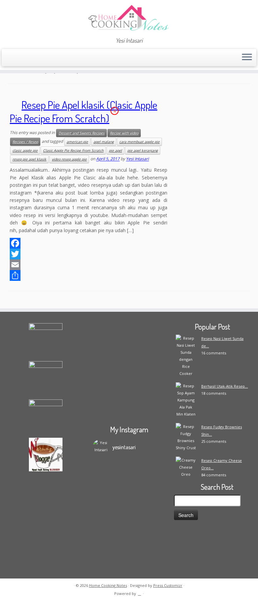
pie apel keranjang (142, 150)
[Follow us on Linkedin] (84, 58)
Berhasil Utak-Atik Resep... (224, 386)
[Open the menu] (247, 58)
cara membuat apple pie (139, 141)
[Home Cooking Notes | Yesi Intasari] (129, 18)
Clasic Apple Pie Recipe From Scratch (73, 150)
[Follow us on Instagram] (57, 58)
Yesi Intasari (137, 159)
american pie (77, 141)
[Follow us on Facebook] (30, 58)
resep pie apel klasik (29, 159)
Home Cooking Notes (108, 585)
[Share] (88, 275)
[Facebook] (88, 243)
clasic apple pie (25, 150)
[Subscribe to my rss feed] (12, 58)
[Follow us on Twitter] (39, 58)
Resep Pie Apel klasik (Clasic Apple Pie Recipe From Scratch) (83, 111)
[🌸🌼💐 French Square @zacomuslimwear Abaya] (147, 484)
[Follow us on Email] (21, 58)
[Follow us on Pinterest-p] (75, 58)
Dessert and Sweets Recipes (81, 133)
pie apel (115, 150)
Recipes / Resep (25, 141)
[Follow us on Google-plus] (48, 58)
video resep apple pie (69, 159)
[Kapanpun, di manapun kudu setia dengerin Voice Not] (110, 495)
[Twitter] (88, 254)
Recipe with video (124, 133)
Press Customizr (167, 585)
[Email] (88, 264)
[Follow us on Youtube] (66, 58)
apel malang (103, 141)
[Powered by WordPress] (139, 592)
